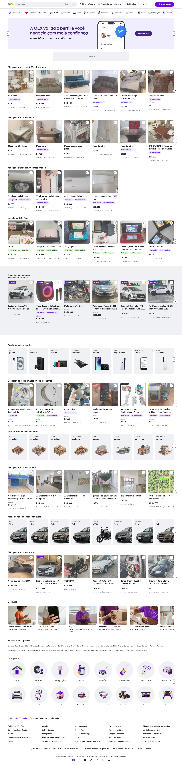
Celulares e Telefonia (16, 726)
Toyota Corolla (94, 646)
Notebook (22, 650)
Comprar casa (119, 650)
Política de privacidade (72, 749)
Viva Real (148, 749)
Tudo (56, 13)
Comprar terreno (141, 650)
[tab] (18, 718)
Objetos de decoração (151, 741)
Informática (170, 13)
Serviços (78, 738)
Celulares (104, 13)
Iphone (133, 646)
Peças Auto (80, 730)
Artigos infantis (115, 726)
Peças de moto (149, 738)
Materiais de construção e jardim (88, 741)
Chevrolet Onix (13, 646)
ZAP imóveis (138, 749)
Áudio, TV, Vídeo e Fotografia (53, 738)
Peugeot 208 (23, 646)
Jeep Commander (51, 646)
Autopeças (91, 13)
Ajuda (33, 749)
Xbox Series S (69, 650)
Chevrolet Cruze (123, 646)
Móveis (131, 13)
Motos (10, 734)
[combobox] (46, 4)
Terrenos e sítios (116, 730)
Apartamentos (81, 726)
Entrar (145, 4)
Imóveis (67, 13)
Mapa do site (104, 749)
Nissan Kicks (105, 646)
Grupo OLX (129, 749)
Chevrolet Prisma (82, 646)
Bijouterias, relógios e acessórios (156, 726)
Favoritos (32, 13)
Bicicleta (78, 650)
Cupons (45, 13)
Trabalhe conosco (117, 749)
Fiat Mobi (114, 646)
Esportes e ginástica (117, 738)
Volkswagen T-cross (36, 646)
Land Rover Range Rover (66, 646)
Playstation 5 (161, 646)
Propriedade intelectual (90, 749)
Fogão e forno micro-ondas (36, 650)
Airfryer (152, 646)
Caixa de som (12, 650)
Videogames (47, 734)
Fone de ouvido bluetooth (54, 650)
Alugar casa (130, 650)
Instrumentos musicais (152, 734)
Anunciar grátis (166, 4)
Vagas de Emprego (82, 734)
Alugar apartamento (106, 650)
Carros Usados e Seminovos (19, 730)
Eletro (143, 13)
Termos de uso (57, 749)
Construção (155, 13)
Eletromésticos (48, 730)
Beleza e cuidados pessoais (120, 741)
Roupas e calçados (116, 734)
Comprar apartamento (90, 650)
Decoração (118, 13)
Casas (10, 741)
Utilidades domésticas (152, 730)
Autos (78, 13)
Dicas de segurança (43, 749)
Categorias (16, 13)
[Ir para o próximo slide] (175, 91)
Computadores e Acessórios (19, 738)
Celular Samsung (142, 646)
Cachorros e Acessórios (51, 741)
